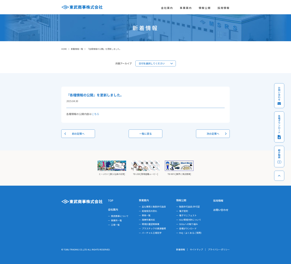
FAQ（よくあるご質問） (191, 232)
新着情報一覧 (77, 48)
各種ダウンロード (188, 228)
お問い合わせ (220, 210)
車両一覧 (146, 215)
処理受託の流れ (149, 211)
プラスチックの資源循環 (154, 228)
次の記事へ (213, 133)
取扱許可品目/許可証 (189, 206)
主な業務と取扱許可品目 (154, 206)
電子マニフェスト (188, 215)
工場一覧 (115, 224)
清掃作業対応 (148, 219)
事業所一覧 (116, 220)
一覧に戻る (145, 133)
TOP (110, 200)
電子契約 (183, 211)
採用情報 (218, 200)
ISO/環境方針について (190, 219)
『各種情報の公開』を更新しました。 (104, 48)
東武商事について (119, 216)
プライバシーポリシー (219, 249)
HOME (64, 48)
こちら (95, 114)
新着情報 (180, 249)
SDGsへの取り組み (188, 224)
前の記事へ (78, 133)
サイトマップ (196, 249)
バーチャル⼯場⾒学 (151, 232)
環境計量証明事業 (150, 224)
